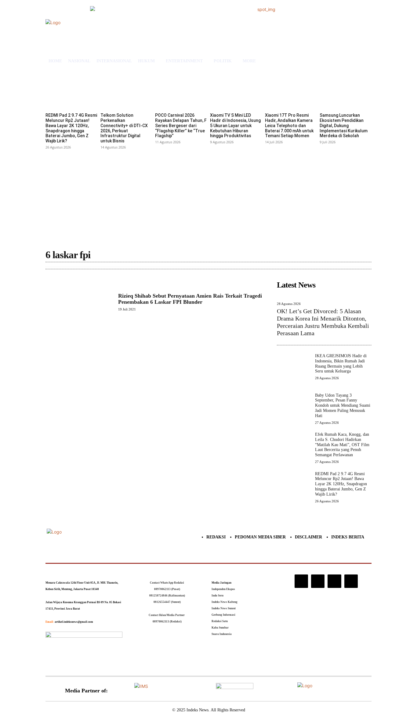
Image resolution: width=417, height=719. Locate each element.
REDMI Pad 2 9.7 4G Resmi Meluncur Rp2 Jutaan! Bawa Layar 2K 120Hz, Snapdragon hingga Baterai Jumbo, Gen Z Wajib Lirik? (71, 128)
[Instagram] (301, 581)
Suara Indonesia (222, 634)
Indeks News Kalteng (225, 601)
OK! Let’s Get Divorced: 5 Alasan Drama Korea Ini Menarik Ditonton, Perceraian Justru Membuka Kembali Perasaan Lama (323, 322)
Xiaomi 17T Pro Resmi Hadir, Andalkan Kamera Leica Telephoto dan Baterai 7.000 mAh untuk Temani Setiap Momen (289, 125)
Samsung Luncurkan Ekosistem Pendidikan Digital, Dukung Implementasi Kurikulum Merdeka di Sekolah (344, 125)
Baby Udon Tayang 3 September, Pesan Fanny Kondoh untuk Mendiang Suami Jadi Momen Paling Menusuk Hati (342, 405)
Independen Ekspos (223, 589)
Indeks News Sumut (224, 608)
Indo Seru (217, 595)
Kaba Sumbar (220, 627)
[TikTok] (318, 581)
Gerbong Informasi (223, 614)
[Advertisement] (208, 197)
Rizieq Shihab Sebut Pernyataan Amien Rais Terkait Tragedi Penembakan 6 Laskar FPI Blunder (190, 299)
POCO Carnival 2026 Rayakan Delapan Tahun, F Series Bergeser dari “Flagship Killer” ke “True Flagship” (181, 125)
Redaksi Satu (220, 621)
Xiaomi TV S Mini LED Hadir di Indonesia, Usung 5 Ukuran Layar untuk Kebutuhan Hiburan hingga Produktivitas (235, 125)
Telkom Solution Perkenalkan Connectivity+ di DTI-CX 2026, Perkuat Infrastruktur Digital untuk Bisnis (124, 128)
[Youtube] (351, 581)
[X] (334, 581)
